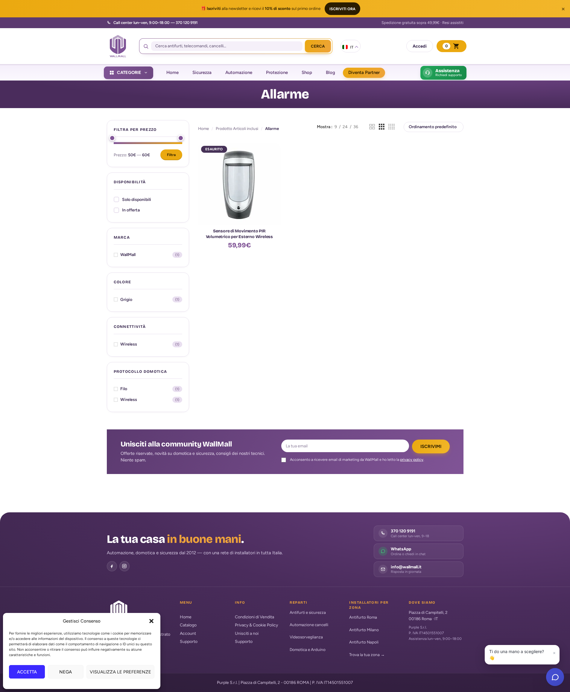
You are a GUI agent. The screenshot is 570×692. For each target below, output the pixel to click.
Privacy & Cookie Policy (256, 625)
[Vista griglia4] (391, 127)
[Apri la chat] (555, 677)
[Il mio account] (419, 46)
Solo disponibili (136, 199)
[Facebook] (112, 566)
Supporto (188, 641)
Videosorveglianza (306, 637)
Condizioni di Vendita (254, 617)
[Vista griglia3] (381, 127)
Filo (123, 388)
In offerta (131, 210)
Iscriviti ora (342, 9)
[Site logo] (118, 46)
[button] (151, 621)
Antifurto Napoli (364, 642)
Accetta (27, 672)
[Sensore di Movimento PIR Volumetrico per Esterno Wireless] (239, 184)
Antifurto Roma (363, 617)
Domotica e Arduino (308, 649)
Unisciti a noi (247, 633)
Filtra (171, 155)
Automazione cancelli (309, 624)
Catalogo (188, 625)
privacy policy (411, 459)
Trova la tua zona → (367, 654)
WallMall (128, 254)
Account (188, 633)
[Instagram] (124, 566)
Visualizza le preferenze (120, 672)
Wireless (128, 344)
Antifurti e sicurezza (308, 612)
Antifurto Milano (364, 629)
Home (203, 128)
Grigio (126, 299)
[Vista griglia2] (372, 127)
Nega (65, 672)
